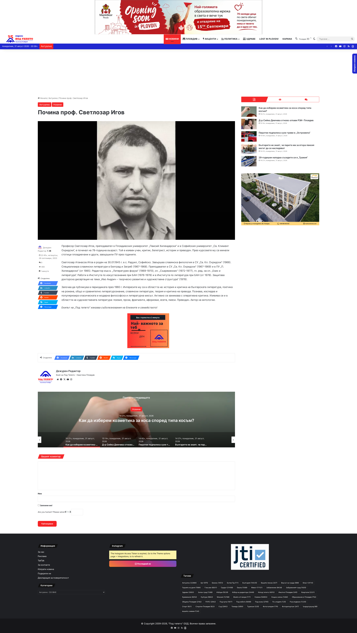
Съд (223, 606)
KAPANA (287, 38)
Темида (237, 606)
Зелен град (205, 592)
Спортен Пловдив (205, 606)
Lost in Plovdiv (269, 38)
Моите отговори (242, 597)
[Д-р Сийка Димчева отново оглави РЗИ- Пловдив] (249, 124)
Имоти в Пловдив (287, 592)
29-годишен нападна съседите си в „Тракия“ (283, 157)
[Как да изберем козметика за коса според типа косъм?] (249, 111)
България (249, 583)
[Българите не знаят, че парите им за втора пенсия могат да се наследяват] (249, 149)
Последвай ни (144, 564)
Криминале (189, 597)
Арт (204, 583)
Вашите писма (269, 583)
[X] (64, 379)
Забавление (274, 587)
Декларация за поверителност (53, 578)
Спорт (187, 606)
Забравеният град (296, 587)
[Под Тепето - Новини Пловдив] (19, 39)
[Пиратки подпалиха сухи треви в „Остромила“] (249, 136)
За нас (41, 552)
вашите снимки (190, 611)
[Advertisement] (178, 72)
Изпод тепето (266, 592)
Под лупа (226, 602)
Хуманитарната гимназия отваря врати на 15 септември (81, 46)
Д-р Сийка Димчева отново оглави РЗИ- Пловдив (136, 420)
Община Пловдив (192, 602)
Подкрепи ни (44, 573)
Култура (207, 597)
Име (40, 493)
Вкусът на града (290, 583)
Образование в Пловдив (304, 597)
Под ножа (261, 602)
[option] (136, 419)
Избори (222, 592)
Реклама (42, 556)
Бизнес (217, 583)
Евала (242, 587)
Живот (256, 587)
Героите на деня (191, 587)
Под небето (243, 602)
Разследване (298, 602)
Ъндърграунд (310, 606)
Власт (308, 583)
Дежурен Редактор (68, 371)
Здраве (250, 38)
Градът (227, 587)
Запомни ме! (46, 505)
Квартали (308, 592)
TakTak (41, 560)
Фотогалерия (270, 606)
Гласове (211, 587)
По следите (279, 602)
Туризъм (253, 606)
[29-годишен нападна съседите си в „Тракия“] (249, 161)
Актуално (53, 98)
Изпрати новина (46, 569)
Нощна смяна (279, 597)
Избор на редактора (243, 592)
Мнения (223, 597)
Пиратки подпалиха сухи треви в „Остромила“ (284, 132)
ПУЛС (210, 602)
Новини (173, 38)
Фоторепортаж (290, 606)
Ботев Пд (232, 583)
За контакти (44, 565)
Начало (43, 98)
